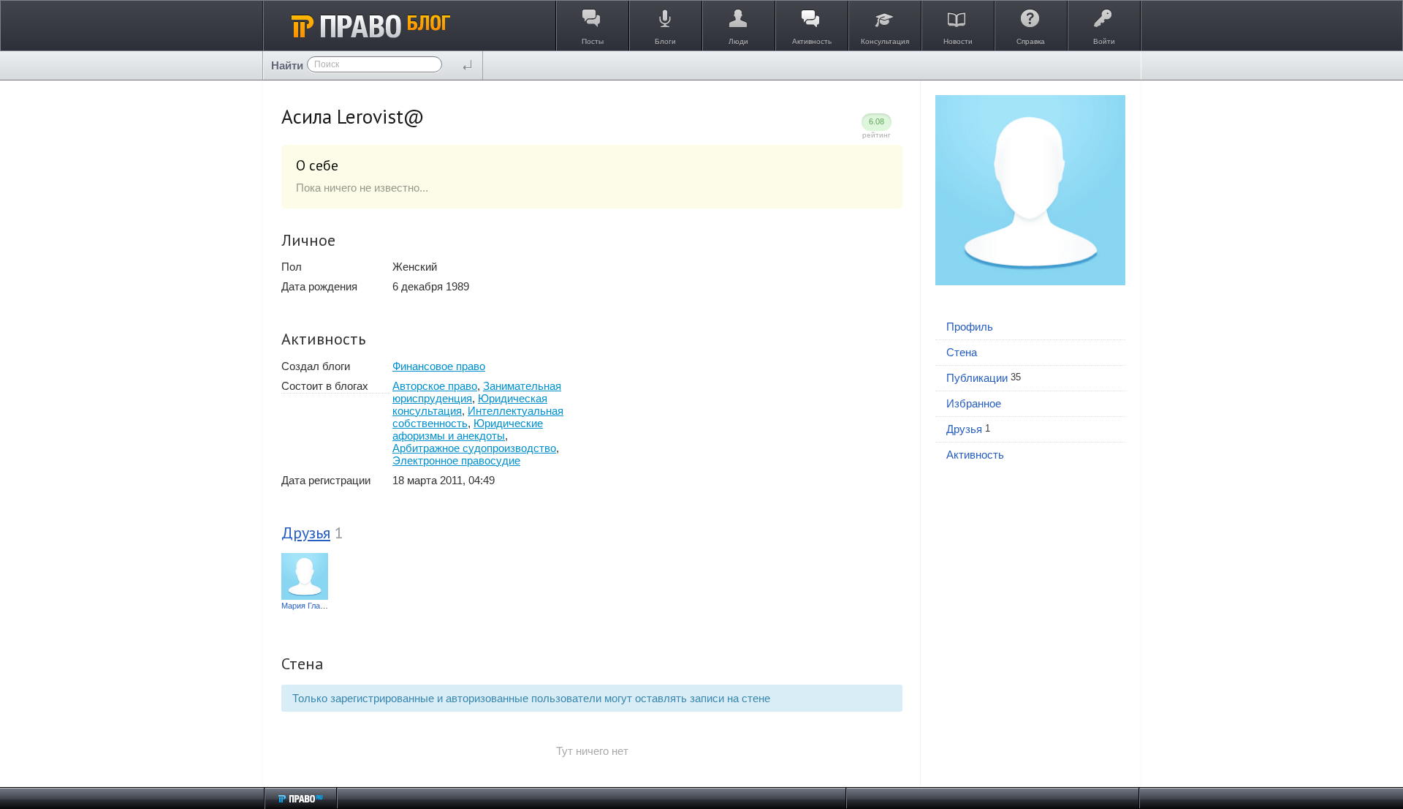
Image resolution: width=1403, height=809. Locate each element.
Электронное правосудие (456, 460)
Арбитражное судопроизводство (474, 448)
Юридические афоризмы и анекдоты (467, 429)
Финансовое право (438, 366)
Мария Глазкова (311, 605)
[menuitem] (1030, 327)
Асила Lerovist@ (353, 116)
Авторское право (434, 386)
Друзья (305, 532)
